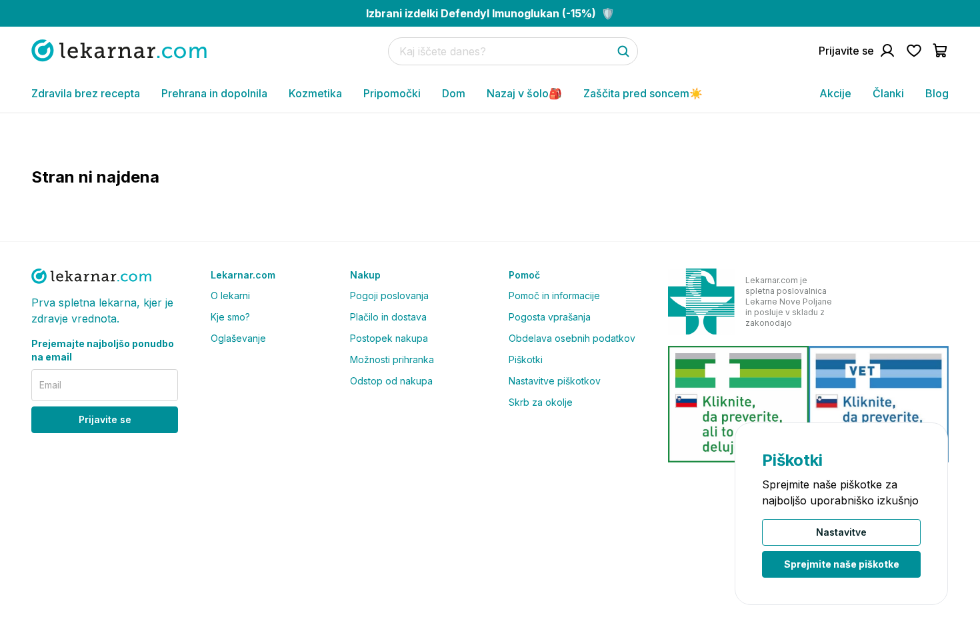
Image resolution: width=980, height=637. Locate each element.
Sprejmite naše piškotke (841, 564)
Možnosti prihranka (392, 359)
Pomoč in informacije (554, 295)
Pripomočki (392, 93)
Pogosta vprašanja (550, 316)
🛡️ (490, 13)
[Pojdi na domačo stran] (119, 50)
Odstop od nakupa (391, 380)
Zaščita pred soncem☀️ (643, 93)
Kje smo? (230, 316)
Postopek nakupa (389, 338)
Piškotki (526, 359)
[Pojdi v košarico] (941, 51)
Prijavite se (105, 419)
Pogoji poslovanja (389, 295)
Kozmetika (315, 93)
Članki (888, 93)
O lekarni (230, 295)
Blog (937, 93)
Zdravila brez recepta (85, 93)
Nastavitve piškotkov (555, 380)
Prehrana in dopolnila (214, 93)
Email (50, 384)
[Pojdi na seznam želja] (914, 51)
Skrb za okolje (541, 402)
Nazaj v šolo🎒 (524, 93)
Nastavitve (841, 532)
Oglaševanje (238, 338)
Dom (453, 93)
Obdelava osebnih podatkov (572, 338)
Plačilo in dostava (388, 316)
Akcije (835, 93)
